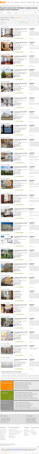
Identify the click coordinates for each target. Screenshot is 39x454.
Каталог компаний (27, 431)
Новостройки (17, 2)
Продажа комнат (3, 430)
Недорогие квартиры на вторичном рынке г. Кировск (23, 396)
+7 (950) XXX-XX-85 (19, 232)
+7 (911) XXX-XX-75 (19, 355)
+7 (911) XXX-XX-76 (19, 273)
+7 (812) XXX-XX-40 (19, 341)
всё (26, 12)
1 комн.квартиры (22, 21)
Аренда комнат (3, 433)
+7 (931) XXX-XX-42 (19, 38)
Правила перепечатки (13, 429)
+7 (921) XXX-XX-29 (19, 79)
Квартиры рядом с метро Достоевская (21, 385)
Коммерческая (23, 2)
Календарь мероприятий (26, 435)
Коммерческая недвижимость (3, 439)
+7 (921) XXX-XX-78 (19, 259)
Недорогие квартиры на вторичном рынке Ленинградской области (26, 398)
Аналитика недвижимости (27, 430)
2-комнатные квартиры (5, 419)
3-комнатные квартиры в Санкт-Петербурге (22, 402)
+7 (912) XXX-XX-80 (19, 300)
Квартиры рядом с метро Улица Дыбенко (22, 388)
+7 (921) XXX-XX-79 (19, 134)
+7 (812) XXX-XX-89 (19, 65)
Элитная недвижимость (3, 435)
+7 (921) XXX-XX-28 (19, 287)
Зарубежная (29, 2)
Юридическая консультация (33, 433)
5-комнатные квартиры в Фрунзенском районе (22, 406)
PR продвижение (12, 437)
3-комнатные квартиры (5, 420)
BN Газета (34, 2)
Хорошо (5, 452)
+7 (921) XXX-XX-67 (19, 314)
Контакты (33, 430)
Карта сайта (11, 435)
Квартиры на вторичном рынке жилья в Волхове (23, 382)
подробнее (31, 38)
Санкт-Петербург (2, 3)
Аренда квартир (3, 432)
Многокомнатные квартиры (23, 22)
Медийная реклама (12, 436)
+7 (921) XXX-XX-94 (19, 246)
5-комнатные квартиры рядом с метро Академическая (24, 403)
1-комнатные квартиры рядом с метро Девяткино (23, 405)
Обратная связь (34, 434)
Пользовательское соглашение (15, 432)
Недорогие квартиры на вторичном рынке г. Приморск (24, 395)
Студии (2, 21)
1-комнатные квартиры (5, 418)
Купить (9, 2)
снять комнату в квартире (31, 422)
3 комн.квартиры (3, 22)
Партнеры (25, 433)
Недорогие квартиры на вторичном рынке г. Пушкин (23, 392)
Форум (32, 429)
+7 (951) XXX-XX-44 (19, 149)
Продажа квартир (3, 429)
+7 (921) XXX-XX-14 (19, 368)
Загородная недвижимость (3, 437)
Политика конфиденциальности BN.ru (16, 430)
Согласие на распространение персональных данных (14, 434)
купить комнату (4, 422)
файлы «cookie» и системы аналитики (15, 449)
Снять (12, 2)
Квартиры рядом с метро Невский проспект (22, 386)
